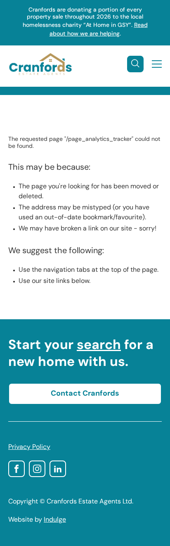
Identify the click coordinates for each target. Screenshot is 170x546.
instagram (37, 469)
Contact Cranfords (85, 394)
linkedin (58, 469)
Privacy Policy (29, 447)
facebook (16, 469)
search (99, 345)
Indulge (55, 520)
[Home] (40, 64)
